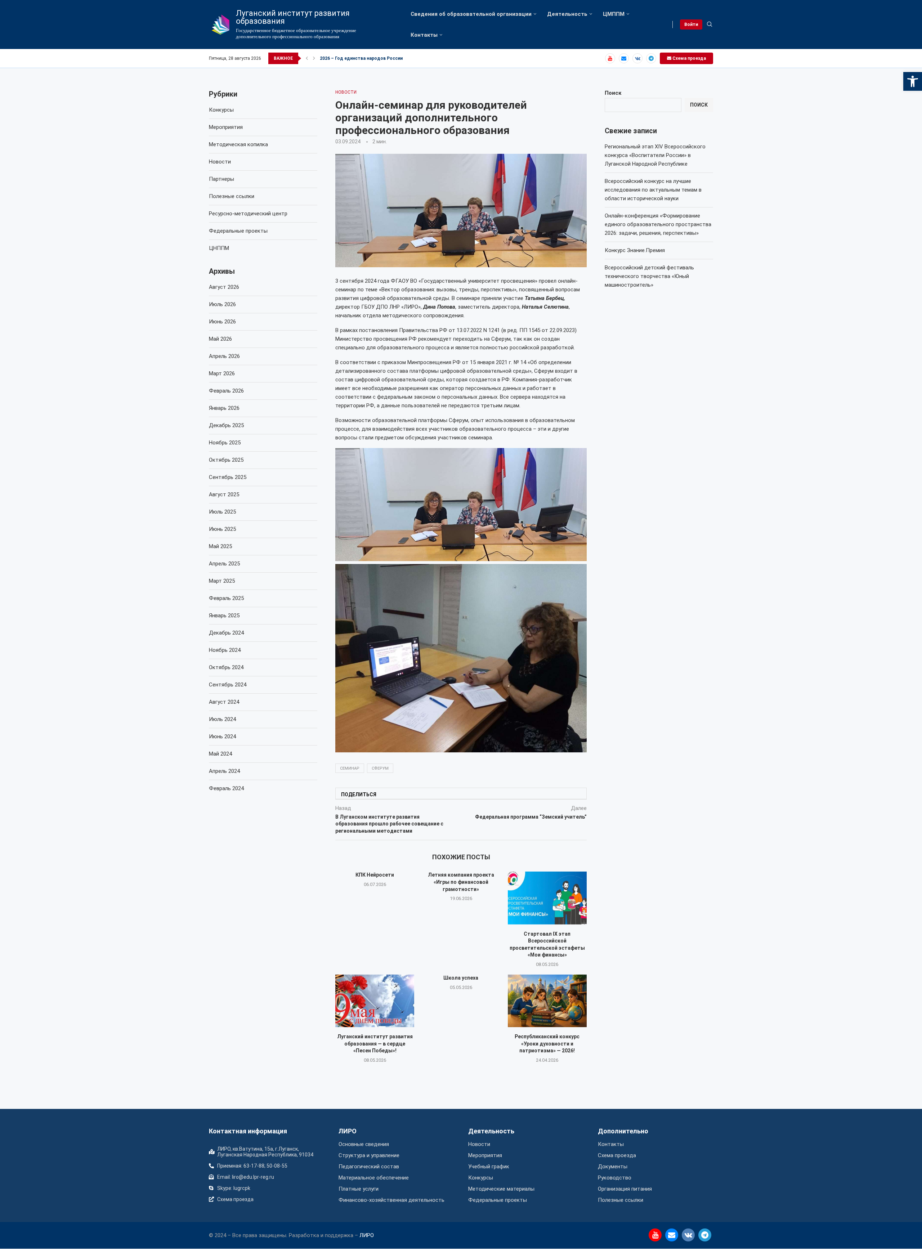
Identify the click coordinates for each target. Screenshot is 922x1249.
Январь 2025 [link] (224, 615)
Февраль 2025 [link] (226, 598)
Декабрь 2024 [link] (226, 633)
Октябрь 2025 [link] (226, 460)
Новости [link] (220, 161)
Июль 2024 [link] (222, 719)
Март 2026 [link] (222, 373)
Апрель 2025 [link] (224, 563)
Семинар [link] (349, 768)
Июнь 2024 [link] (222, 736)
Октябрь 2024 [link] (226, 667)
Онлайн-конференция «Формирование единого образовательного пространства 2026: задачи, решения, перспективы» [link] (658, 224)
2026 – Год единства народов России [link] (361, 58)
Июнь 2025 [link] (222, 529)
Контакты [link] (424, 35)
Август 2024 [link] (224, 702)
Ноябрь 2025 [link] (225, 442)
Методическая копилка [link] (238, 144)
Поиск (613, 93)
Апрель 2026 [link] (224, 356)
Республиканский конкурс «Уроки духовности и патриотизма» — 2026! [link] (547, 1043)
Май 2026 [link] (220, 339)
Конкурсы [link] (221, 110)
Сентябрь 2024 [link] (227, 684)
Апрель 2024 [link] (224, 771)
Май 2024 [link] (220, 754)
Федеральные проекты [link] (238, 231)
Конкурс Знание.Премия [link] (635, 250)
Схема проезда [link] (688, 58)
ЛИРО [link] (348, 1131)
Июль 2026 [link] (222, 304)
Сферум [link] (380, 768)
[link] (912, 81)
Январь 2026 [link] (224, 408)
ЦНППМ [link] (219, 248)
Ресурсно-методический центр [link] (248, 213)
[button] (307, 58)
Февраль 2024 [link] (226, 788)
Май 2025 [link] (220, 546)
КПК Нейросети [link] (374, 875)
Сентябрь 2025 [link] (227, 477)
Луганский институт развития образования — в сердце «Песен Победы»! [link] (375, 1043)
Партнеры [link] (221, 179)
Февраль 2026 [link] (226, 391)
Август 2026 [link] (224, 287)
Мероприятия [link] (226, 127)
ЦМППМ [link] (614, 14)
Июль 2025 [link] (222, 512)
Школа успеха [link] (460, 978)
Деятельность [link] (567, 14)
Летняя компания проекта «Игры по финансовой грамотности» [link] (461, 882)
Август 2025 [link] (224, 494)
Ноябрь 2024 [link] (225, 650)
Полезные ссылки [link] (231, 196)
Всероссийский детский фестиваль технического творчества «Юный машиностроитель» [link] (649, 276)
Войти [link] (691, 24)
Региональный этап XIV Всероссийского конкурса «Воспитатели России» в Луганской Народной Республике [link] (655, 155)
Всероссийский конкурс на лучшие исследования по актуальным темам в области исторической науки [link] (653, 190)
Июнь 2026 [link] (222, 321)
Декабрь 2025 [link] (226, 425)
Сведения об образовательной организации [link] (471, 14)
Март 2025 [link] (222, 581)
